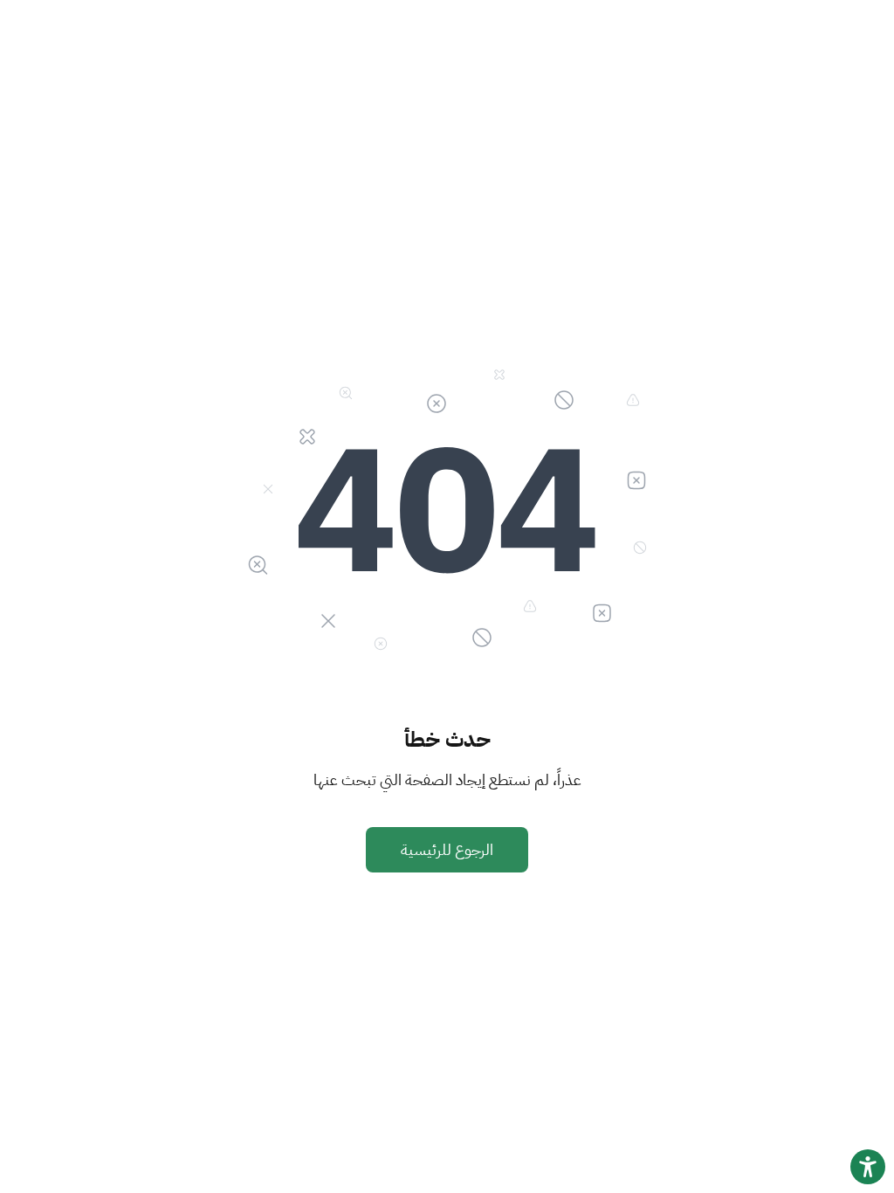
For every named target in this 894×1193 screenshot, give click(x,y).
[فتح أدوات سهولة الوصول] (867, 1166)
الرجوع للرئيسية (447, 849)
